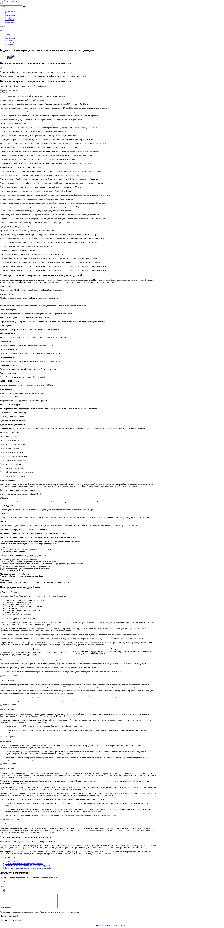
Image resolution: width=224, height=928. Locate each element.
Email (3, 886)
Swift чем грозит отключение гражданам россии (24, 864)
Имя (2, 882)
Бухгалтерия (10, 15)
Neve (2, 920)
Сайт (2, 890)
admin (12, 56)
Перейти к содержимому (10, 1)
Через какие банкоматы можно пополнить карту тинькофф (28, 868)
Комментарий (6, 908)
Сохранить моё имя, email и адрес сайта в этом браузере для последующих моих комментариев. (41, 912)
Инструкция (10, 18)
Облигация (9, 20)
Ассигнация (10, 11)
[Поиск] (24, 6)
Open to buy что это (12, 862)
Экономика (9, 22)
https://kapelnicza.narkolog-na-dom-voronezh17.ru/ (112, 925)
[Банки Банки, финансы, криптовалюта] (2, 3)
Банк (7, 13)
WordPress (19, 920)
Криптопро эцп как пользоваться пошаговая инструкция (27, 866)
